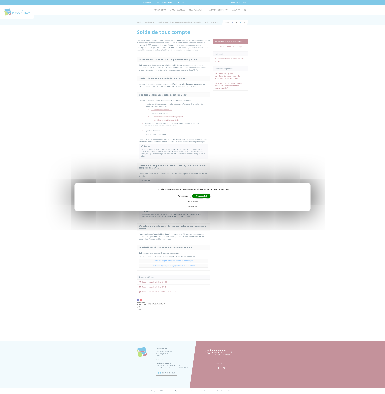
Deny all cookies (192, 201)
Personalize (183, 196)
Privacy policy (192, 206)
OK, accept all (201, 196)
